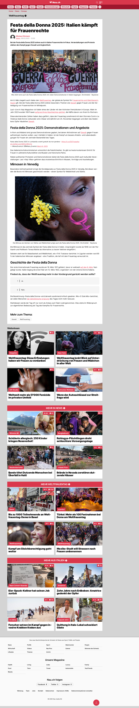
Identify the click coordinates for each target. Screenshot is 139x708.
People (87, 645)
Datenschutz (50, 691)
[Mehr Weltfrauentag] (54, 484)
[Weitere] (99, 6)
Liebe (48, 665)
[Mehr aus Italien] (54, 560)
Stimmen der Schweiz (92, 648)
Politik (29, 645)
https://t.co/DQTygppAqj (70, 142)
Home (11, 11)
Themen (29, 652)
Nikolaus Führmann (23, 36)
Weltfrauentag (45, 100)
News (17, 11)
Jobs (33, 691)
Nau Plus (49, 648)
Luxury (68, 665)
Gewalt (73, 103)
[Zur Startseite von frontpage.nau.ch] (54, 2)
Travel (48, 668)
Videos (29, 648)
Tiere (28, 668)
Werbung (20, 691)
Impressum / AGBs (63, 691)
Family (87, 665)
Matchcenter (70, 645)
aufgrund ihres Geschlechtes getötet (50, 112)
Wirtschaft (11, 648)
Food (9, 668)
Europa (24, 11)
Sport (48, 645)
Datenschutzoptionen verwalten (81, 691)
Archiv (48, 652)
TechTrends (88, 668)
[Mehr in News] (54, 408)
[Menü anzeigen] (100, 2)
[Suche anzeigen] (97, 2)
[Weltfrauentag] (54, 15)
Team (27, 691)
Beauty (10, 672)
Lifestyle (11, 652)
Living (29, 665)
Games (68, 648)
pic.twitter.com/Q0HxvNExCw (21, 144)
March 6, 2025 (42, 146)
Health (10, 665)
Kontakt (40, 691)
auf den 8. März (86, 267)
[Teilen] (96, 703)
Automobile (69, 668)
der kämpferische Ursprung (38, 299)
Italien (18, 38)
